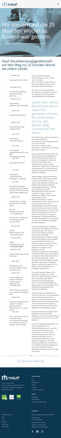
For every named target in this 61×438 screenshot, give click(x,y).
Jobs (3, 419)
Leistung (34, 387)
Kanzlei (34, 385)
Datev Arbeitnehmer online (39, 402)
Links (3, 417)
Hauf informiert (36, 399)
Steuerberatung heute (38, 389)
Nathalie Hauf (35, 382)
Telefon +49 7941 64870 (38, 422)
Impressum (5, 424)
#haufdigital (35, 397)
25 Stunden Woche (7, 414)
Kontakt (4, 422)
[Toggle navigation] (49, 4)
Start (33, 380)
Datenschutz (5, 426)
